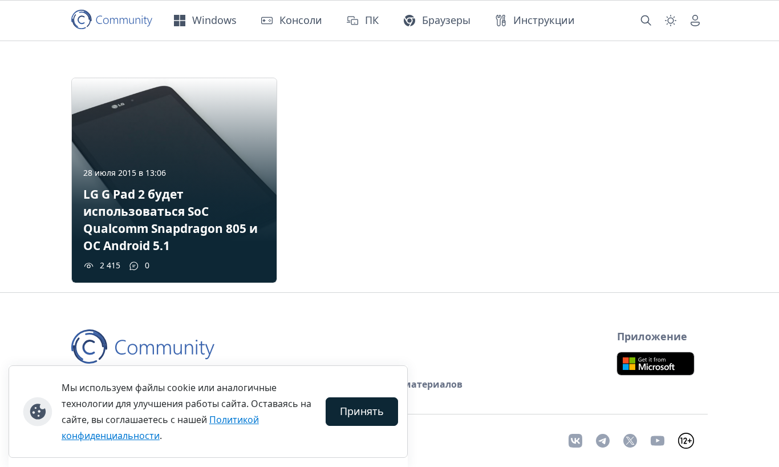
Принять (362, 411)
